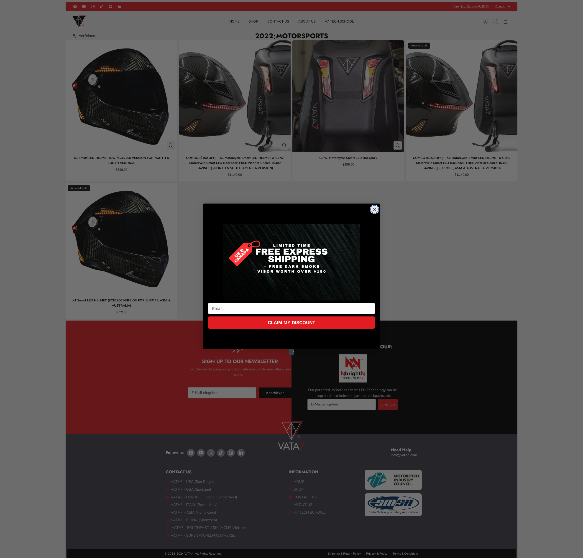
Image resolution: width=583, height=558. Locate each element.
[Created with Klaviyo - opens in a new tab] (291, 352)
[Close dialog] (374, 209)
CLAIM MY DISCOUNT (291, 322)
